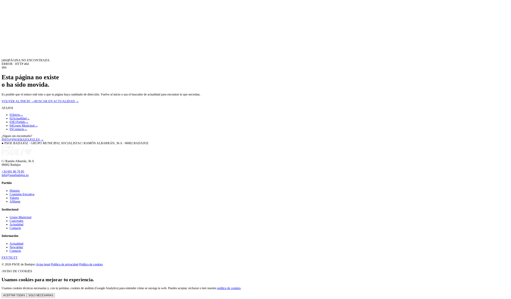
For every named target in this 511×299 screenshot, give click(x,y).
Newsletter (16, 247)
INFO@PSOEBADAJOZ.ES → (23, 139)
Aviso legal (43, 264)
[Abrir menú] (3, 40)
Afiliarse (15, 201)
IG (12, 257)
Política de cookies (91, 264)
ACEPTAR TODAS (14, 295)
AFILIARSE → (15, 36)
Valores (14, 198)
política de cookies (229, 288)
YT (8, 257)
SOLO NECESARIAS (40, 295)
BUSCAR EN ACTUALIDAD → (56, 101)
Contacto (62, 33)
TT (16, 257)
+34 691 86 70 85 (13, 171)
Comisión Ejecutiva (22, 194)
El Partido (29, 33)
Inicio (5, 33)
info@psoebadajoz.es (15, 175)
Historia (15, 190)
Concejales (16, 221)
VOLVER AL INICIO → (18, 101)
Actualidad (16, 33)
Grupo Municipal (46, 33)
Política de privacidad (64, 264)
